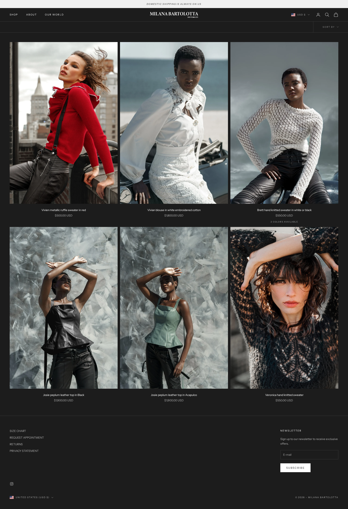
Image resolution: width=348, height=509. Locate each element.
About (31, 14)
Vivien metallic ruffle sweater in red (63, 210)
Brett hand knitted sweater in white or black (284, 210)
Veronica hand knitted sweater (284, 395)
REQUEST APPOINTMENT (27, 437)
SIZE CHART (18, 431)
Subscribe (295, 467)
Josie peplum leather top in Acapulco (174, 395)
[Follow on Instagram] (12, 484)
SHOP (14, 14)
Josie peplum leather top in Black (63, 395)
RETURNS (16, 444)
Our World (54, 14)
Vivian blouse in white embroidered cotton (174, 210)
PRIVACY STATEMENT (24, 451)
